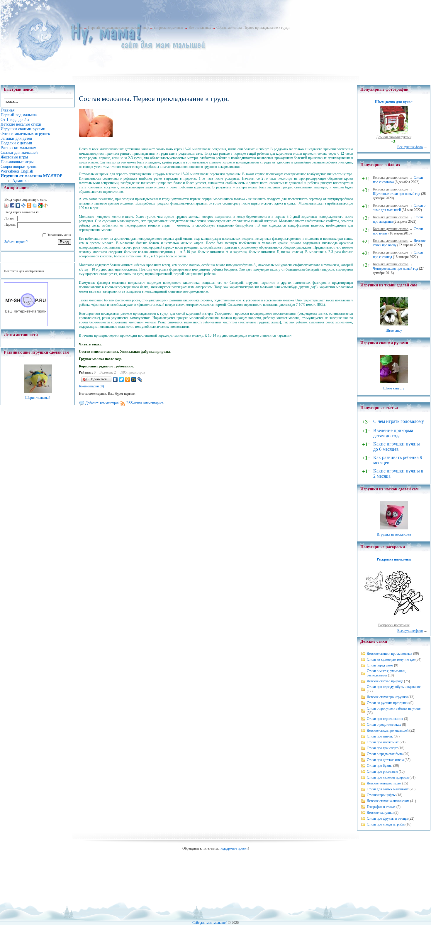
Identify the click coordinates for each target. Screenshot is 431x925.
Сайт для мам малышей (209, 923)
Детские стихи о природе (385, 681)
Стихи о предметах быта (385, 754)
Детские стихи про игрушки (387, 697)
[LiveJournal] (140, 379)
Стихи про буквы (379, 766)
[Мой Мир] (134, 379)
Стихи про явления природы (388, 777)
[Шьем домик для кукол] (394, 133)
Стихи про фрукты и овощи (387, 818)
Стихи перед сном (380, 665)
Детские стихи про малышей (387, 730)
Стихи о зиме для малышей (399, 207)
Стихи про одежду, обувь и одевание (393, 687)
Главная (77, 28)
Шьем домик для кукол (394, 102)
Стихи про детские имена (385, 760)
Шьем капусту (393, 388)
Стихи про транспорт (382, 748)
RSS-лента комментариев (145, 403)
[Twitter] (121, 379)
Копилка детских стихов (390, 177)
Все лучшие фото (410, 147)
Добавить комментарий (102, 403)
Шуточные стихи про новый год (396, 194)
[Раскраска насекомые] (393, 621)
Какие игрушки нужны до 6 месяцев (396, 446)
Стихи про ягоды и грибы (386, 824)
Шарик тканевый (37, 398)
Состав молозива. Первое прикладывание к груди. (253, 28)
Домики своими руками (393, 137)
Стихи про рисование (382, 771)
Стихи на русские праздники (387, 703)
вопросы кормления (168, 28)
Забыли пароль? (16, 242)
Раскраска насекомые (394, 559)
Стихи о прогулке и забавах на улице (393, 708)
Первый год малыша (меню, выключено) (118, 28)
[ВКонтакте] (115, 379)
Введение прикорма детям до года (393, 433)
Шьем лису (394, 330)
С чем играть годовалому (398, 421)
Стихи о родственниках (384, 725)
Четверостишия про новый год (395, 268)
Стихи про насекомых (383, 742)
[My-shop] (26, 325)
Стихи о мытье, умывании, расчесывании (386, 673)
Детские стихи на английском (388, 801)
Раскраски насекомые (394, 625)
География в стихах (381, 807)
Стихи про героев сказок (385, 719)
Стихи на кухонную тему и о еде (391, 659)
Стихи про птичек (380, 736)
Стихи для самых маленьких (388, 789)
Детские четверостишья (384, 783)
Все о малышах (200, 28)
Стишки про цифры (381, 795)
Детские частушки (380, 813)
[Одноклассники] (128, 379)
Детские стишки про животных (389, 653)
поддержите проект (234, 848)
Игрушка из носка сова (394, 534)
